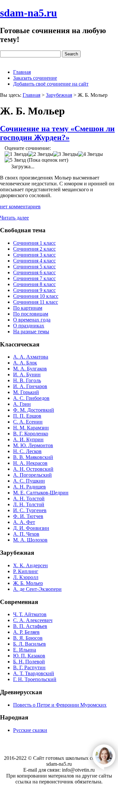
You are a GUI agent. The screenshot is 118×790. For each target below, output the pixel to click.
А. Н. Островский (33, 469)
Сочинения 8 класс (34, 284)
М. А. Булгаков (30, 368)
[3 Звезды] (65, 154)
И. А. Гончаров (30, 386)
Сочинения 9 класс (34, 290)
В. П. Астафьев (30, 626)
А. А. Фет (24, 522)
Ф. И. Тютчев (28, 516)
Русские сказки (30, 730)
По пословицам (30, 314)
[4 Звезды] (90, 154)
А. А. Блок (25, 362)
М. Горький (26, 392)
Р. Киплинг (25, 571)
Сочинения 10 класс (35, 296)
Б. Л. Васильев (29, 644)
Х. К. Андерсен (30, 565)
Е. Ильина (24, 650)
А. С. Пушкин (29, 481)
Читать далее (14, 217)
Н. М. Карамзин (31, 427)
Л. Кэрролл (25, 577)
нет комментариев (20, 206)
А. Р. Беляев (26, 632)
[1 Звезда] (16, 154)
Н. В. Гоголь (27, 380)
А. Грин (22, 404)
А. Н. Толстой (29, 498)
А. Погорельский (32, 475)
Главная (22, 72)
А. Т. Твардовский (33, 673)
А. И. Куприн (28, 439)
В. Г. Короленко (30, 433)
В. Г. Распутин (29, 667)
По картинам (27, 308)
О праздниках (28, 325)
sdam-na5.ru (28, 13)
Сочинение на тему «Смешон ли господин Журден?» (57, 133)
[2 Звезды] (40, 154)
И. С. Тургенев (30, 510)
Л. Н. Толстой (28, 504)
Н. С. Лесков (27, 451)
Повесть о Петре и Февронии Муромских (60, 705)
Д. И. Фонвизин (31, 528)
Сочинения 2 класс (34, 249)
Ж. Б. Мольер (28, 583)
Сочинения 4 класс (34, 260)
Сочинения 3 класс (34, 255)
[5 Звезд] (15, 160)
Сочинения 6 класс (34, 272)
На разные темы (31, 331)
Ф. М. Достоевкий (33, 410)
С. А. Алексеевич (32, 620)
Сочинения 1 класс (34, 243)
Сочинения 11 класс (35, 302)
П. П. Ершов (27, 416)
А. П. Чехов (26, 534)
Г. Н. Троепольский (34, 679)
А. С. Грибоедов (31, 398)
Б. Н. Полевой (29, 661)
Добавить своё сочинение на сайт (50, 84)
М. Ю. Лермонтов (33, 445)
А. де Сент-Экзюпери (37, 589)
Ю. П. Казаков (29, 655)
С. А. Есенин (28, 422)
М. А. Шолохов (30, 540)
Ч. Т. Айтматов (30, 614)
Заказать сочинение (35, 78)
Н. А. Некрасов (30, 463)
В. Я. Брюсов (28, 638)
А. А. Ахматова (30, 357)
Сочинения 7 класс (34, 278)
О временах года (31, 319)
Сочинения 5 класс (34, 266)
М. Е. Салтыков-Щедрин (41, 492)
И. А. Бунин (27, 374)
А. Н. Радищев (29, 486)
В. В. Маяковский (33, 457)
